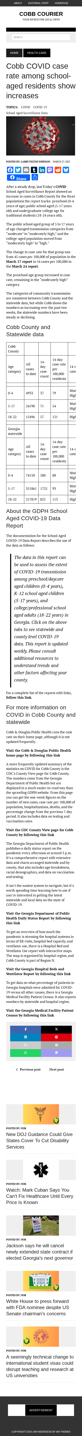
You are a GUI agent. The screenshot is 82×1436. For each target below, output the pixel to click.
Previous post (30, 1069)
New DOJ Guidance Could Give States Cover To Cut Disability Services (39, 1140)
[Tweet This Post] (56, 1030)
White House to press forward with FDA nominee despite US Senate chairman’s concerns (37, 1307)
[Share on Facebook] (25, 1030)
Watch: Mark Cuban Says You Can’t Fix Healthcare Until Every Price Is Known (39, 1196)
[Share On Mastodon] (56, 1053)
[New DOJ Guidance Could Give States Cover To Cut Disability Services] (41, 1122)
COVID (25, 107)
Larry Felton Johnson (35, 161)
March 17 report (19, 261)
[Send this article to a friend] (25, 1045)
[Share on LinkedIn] (25, 1037)
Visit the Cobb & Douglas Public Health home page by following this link (38, 753)
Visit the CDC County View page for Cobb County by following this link (39, 832)
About (18, 3)
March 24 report (25, 266)
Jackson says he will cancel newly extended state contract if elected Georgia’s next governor (39, 1252)
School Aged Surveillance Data (27, 113)
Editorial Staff (38, 3)
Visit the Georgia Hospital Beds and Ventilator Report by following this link (38, 971)
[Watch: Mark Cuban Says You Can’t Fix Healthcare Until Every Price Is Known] (41, 1177)
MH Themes (63, 1431)
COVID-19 (40, 107)
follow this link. (19, 697)
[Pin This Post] (56, 1037)
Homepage (61, 3)
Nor (23, 1128)
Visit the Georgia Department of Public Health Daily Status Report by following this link (38, 918)
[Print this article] (56, 1045)
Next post (56, 1069)
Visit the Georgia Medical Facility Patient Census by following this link (40, 1013)
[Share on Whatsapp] (25, 1053)
